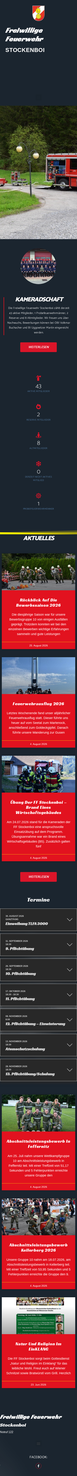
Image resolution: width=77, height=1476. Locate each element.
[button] (39, 97)
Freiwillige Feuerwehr (24, 34)
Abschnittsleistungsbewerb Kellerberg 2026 (38, 1247)
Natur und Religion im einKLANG (38, 1346)
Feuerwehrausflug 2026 (38, 703)
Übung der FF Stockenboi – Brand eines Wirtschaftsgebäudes (38, 807)
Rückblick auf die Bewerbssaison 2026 (38, 602)
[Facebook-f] (38, 1466)
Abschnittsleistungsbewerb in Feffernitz (38, 1144)
